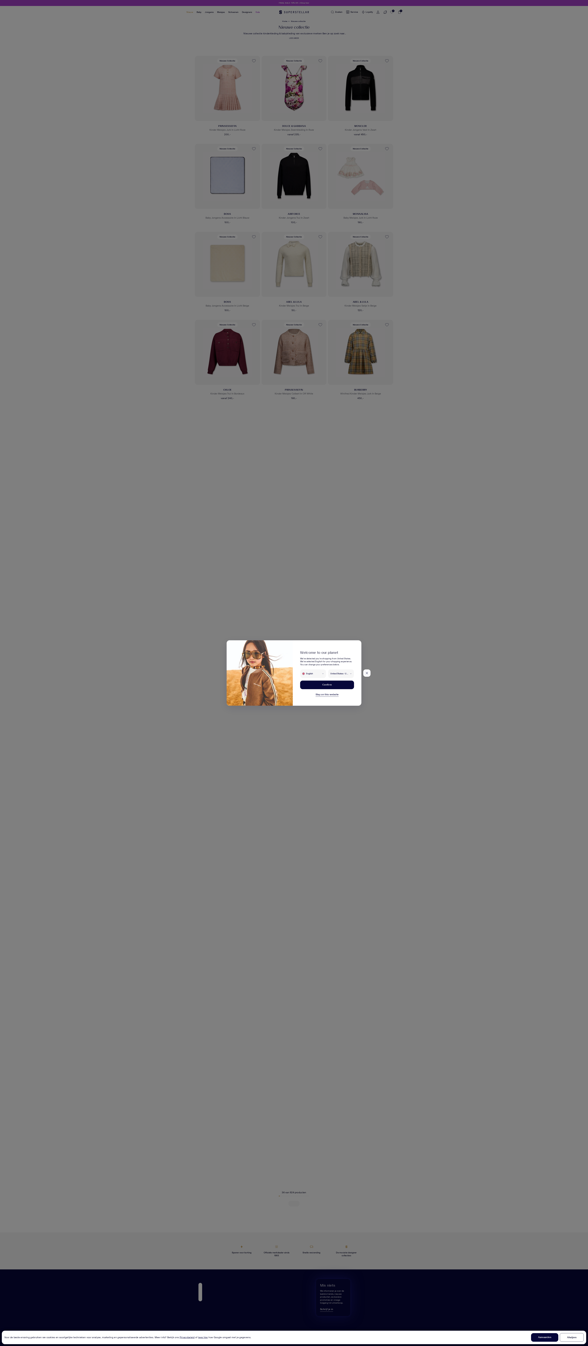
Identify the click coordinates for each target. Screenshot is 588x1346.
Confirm (327, 684)
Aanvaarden (544, 1337)
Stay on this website (327, 694)
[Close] (367, 673)
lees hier (203, 1337)
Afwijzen (572, 1337)
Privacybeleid (187, 1337)
